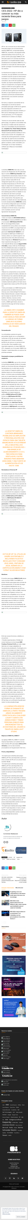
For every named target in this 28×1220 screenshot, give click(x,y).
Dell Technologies (7, 1112)
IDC (3, 1119)
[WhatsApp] (13, 25)
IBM (22, 1117)
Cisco (17, 1107)
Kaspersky (6, 1122)
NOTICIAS (3, 6)
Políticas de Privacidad (14, 1184)
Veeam (4, 1135)
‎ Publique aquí (14, 1166)
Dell (18, 1110)
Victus (18, 859)
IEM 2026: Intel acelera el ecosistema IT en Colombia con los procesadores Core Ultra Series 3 (17, 915)
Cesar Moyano (5, 1107)
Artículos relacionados (8, 887)
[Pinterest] (10, 25)
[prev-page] (3, 922)
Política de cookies (6, 1214)
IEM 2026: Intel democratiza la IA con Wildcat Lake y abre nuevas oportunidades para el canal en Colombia (18, 904)
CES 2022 (10, 857)
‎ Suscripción (14, 1164)
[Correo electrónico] (4, 842)
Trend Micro (16, 1132)
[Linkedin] (14, 1178)
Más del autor (19, 887)
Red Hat (20, 1127)
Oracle (15, 1127)
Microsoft (5, 1127)
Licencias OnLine (8, 1125)
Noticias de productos (6, 8)
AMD (7, 1105)
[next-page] (5, 922)
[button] (2, 2)
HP (14, 857)
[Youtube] (22, 1178)
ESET (14, 1112)
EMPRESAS (22, 6)
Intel (6, 1119)
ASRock (19, 1105)
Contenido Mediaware (10, 834)
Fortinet (4, 1114)
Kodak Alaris (15, 1122)
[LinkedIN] (7, 842)
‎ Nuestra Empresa (14, 1163)
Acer (3, 1105)
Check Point (12, 1107)
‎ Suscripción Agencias (14, 1168)
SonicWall (20, 1130)
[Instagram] (9, 1178)
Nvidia (11, 1127)
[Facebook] (3, 25)
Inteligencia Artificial (15, 1119)
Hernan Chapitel (6, 1117)
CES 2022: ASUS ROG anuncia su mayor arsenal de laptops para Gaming (8, 880)
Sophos (4, 1132)
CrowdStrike (13, 1110)
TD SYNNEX (10, 1132)
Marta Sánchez (19, 1125)
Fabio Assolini (19, 1112)
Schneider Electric (9, 1130)
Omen (3, 859)
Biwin (23, 1105)
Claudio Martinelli (6, 1110)
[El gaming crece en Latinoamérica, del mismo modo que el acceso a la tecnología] (5, 893)
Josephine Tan (19, 857)
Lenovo (21, 1122)
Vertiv (9, 1135)
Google (9, 1114)
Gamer (13, 8)
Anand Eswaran (13, 1105)
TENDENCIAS (13, 6)
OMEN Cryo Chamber (11, 859)
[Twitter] (6, 25)
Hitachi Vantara (14, 1117)
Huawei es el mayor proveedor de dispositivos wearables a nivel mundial (20, 880)
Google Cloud (15, 1114)
